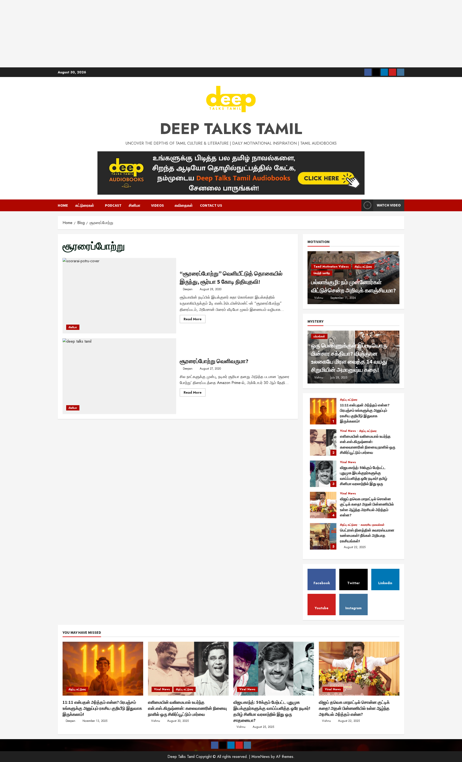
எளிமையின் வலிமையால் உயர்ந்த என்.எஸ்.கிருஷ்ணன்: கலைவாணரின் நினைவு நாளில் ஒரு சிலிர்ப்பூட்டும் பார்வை (323, 442)
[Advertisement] (231, 33)
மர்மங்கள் (319, 336)
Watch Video (389, 205)
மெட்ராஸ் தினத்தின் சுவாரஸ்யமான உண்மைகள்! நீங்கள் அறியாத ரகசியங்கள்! (323, 536)
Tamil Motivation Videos (331, 266)
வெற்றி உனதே (322, 273)
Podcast (113, 205)
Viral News (348, 430)
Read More (194, 319)
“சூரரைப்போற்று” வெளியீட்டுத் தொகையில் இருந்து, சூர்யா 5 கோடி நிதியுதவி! (119, 295)
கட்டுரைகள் (84, 205)
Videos (157, 205)
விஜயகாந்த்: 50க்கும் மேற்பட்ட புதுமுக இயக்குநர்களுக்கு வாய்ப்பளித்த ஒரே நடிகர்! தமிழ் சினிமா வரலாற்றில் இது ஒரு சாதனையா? (323, 474)
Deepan (187, 289)
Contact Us (211, 205)
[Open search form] (356, 205)
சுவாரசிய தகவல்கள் (373, 524)
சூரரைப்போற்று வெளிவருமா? (119, 376)
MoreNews (260, 756)
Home (63, 205)
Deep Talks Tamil (231, 129)
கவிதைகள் (184, 205)
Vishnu (318, 298)
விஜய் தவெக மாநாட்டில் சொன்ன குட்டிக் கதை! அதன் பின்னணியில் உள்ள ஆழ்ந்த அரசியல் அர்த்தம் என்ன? (323, 505)
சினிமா (134, 205)
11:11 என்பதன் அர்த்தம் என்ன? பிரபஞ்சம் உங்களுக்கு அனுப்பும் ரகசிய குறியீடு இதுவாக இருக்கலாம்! (323, 411)
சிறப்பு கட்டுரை (363, 266)
